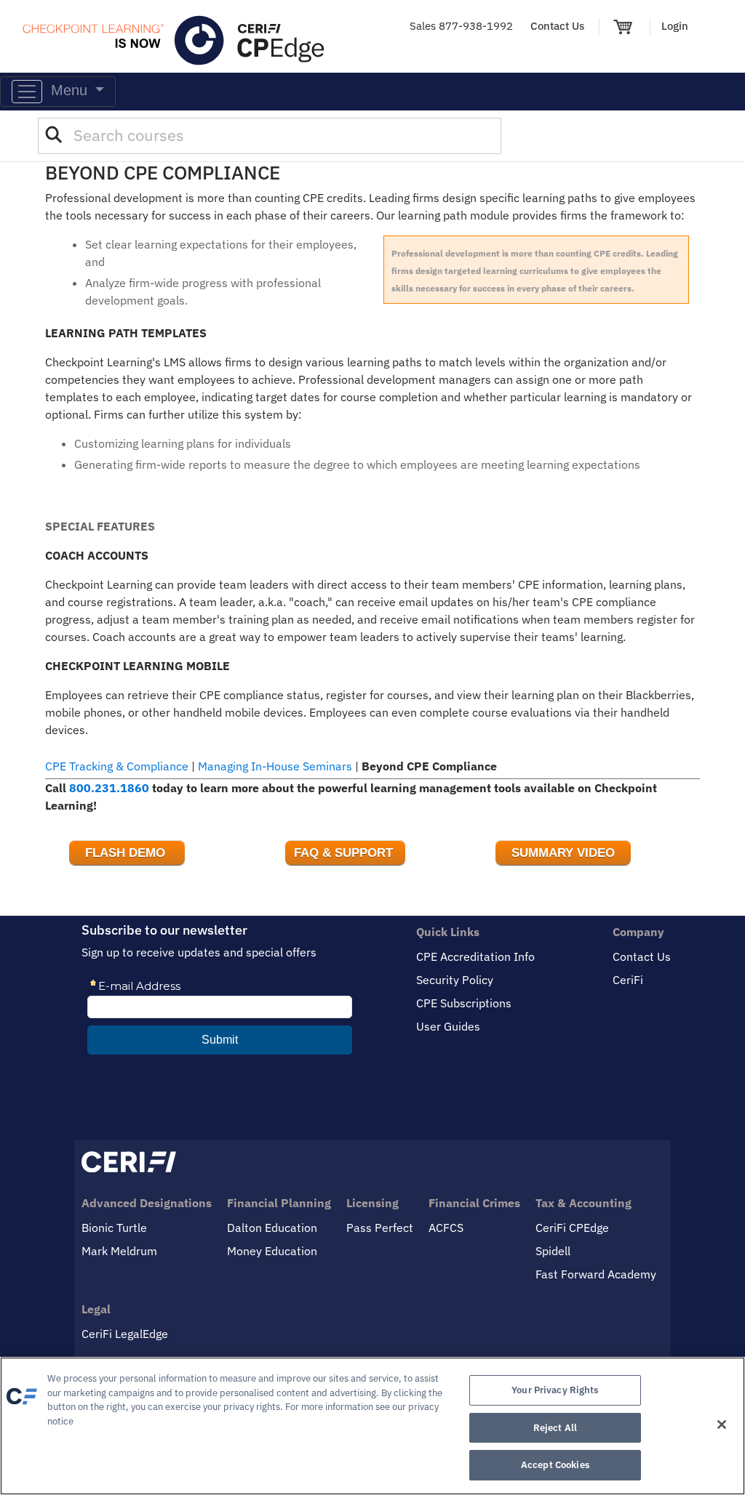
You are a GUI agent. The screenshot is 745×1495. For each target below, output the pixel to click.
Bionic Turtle (114, 1227)
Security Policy (454, 979)
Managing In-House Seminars (275, 766)
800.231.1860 (109, 788)
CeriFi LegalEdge (124, 1333)
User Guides (448, 1026)
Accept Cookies (555, 1465)
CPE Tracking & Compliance (116, 766)
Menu (67, 90)
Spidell (552, 1251)
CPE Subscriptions (463, 1003)
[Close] (722, 1424)
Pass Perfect (379, 1227)
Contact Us (557, 25)
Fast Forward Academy (595, 1274)
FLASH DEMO (126, 853)
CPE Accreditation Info (475, 956)
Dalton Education (272, 1227)
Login (674, 25)
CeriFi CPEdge (572, 1227)
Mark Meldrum (119, 1251)
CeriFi (628, 979)
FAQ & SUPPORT (345, 853)
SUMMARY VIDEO (563, 853)
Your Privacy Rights (554, 1390)
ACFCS (446, 1227)
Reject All (555, 1428)
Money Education (272, 1251)
